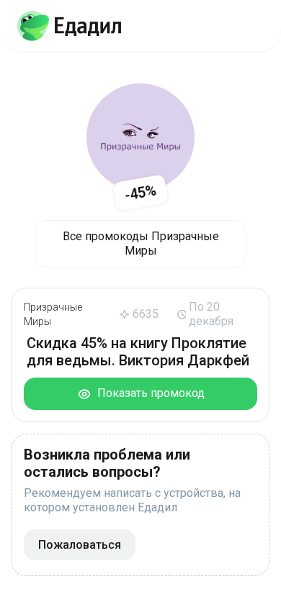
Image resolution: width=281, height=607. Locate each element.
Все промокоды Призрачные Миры (141, 243)
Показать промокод (148, 393)
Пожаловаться (79, 545)
